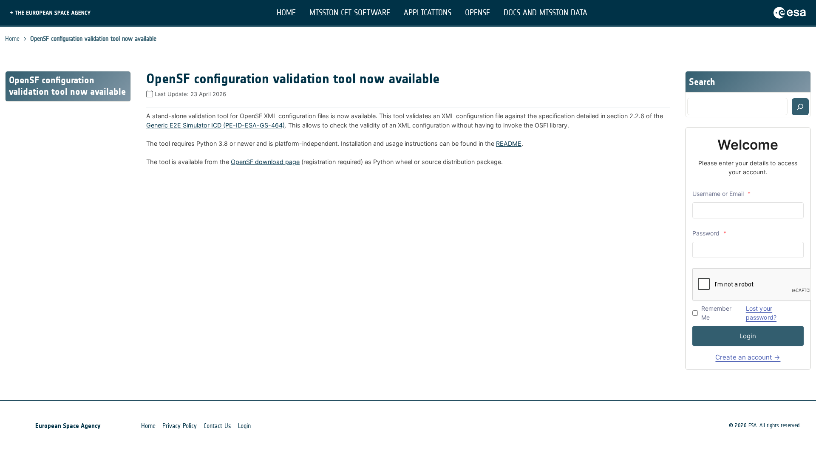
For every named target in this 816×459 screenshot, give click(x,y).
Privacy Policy (179, 426)
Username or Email (721, 193)
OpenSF (477, 12)
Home (286, 12)
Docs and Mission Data (545, 12)
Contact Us (217, 426)
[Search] (800, 106)
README (508, 143)
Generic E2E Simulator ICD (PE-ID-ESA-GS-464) (215, 125)
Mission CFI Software (349, 12)
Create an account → (747, 357)
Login (748, 336)
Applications (427, 12)
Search (702, 82)
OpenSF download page (265, 161)
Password (709, 233)
